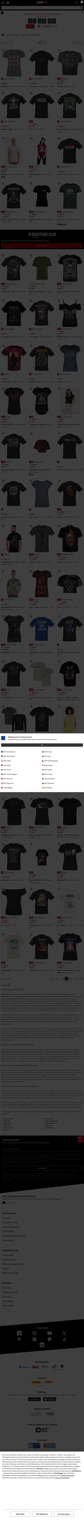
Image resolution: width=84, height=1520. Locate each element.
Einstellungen (64, 1514)
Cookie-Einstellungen (67, 1475)
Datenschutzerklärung (62, 1478)
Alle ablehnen (42, 1514)
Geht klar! (20, 1514)
